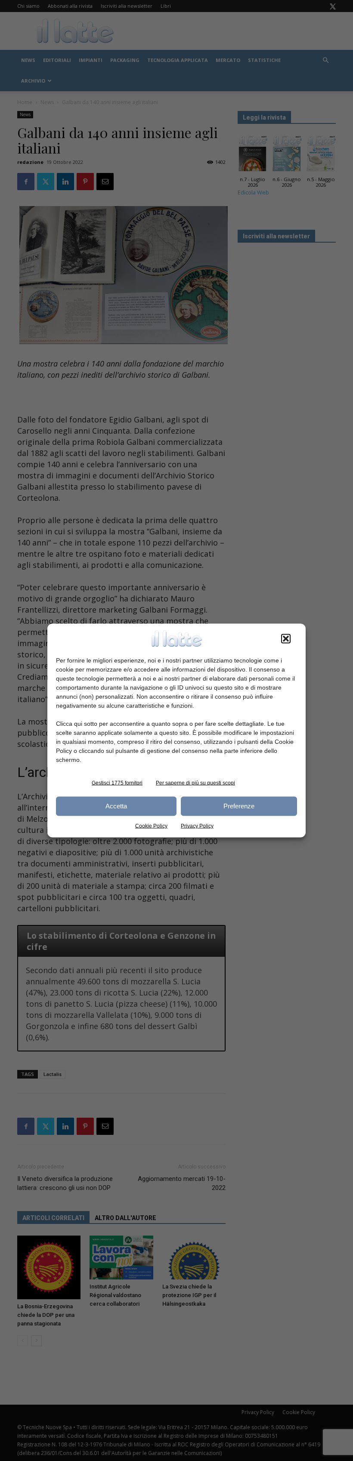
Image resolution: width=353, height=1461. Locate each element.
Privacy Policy (197, 826)
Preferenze (238, 806)
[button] (286, 638)
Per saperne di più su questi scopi (195, 783)
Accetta (116, 806)
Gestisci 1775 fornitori (117, 783)
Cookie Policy (151, 826)
